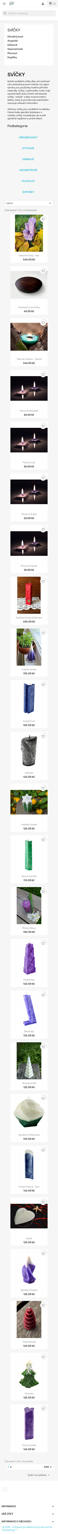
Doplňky (12, 57)
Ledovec (29, 772)
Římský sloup (29, 928)
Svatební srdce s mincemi (29, 617)
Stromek (29, 1393)
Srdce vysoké (29, 1445)
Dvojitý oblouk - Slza (29, 1186)
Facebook (5, 1489)
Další (48, 1467)
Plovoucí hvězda (29, 565)
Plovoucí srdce (29, 514)
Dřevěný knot (15, 36)
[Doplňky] (28, 188)
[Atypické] (28, 144)
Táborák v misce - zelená (29, 359)
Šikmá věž (29, 1031)
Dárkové (12, 45)
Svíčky (13, 30)
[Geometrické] (28, 166)
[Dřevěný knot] (28, 133)
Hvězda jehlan (29, 669)
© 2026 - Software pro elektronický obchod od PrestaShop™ (27, 1529)
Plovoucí (12, 53)
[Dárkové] (28, 155)
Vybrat (29, 203)
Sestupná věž (29, 1083)
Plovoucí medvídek (29, 410)
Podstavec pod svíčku (29, 307)
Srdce (29, 1238)
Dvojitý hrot (29, 721)
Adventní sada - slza (29, 255)
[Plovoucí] (28, 177)
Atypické (12, 40)
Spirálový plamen (29, 1290)
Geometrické (15, 49)
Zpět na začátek (39, 1475)
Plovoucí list (29, 462)
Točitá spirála (29, 1341)
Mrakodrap (29, 979)
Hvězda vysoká (29, 824)
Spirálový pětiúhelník (29, 1134)
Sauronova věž (29, 876)
